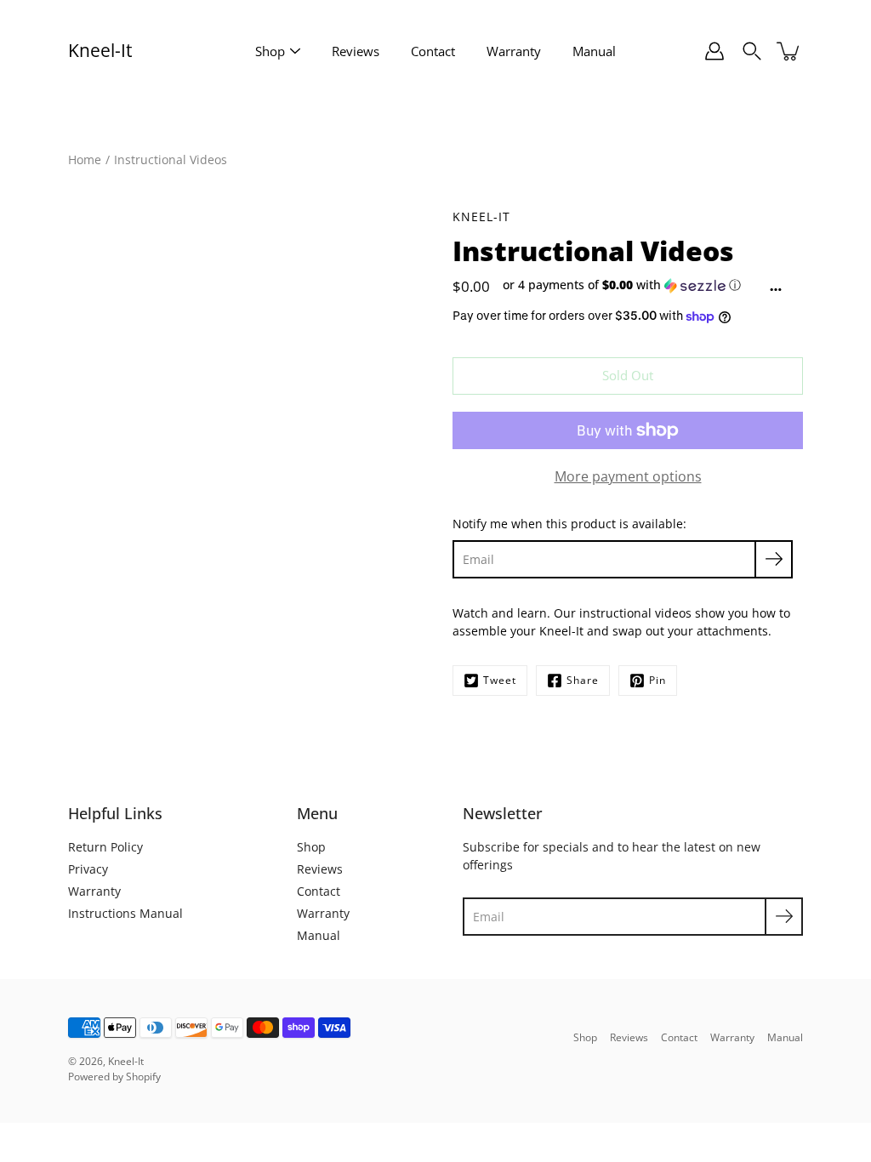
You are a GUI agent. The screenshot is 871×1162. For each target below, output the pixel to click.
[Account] (714, 51)
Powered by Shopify (114, 1076)
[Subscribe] (773, 559)
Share (582, 680)
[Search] (752, 51)
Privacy (88, 869)
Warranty (514, 51)
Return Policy (105, 847)
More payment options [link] (628, 476)
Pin (657, 680)
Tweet (499, 680)
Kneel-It (100, 50)
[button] (626, 284)
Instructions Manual (125, 913)
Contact (433, 51)
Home (84, 159)
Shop (270, 51)
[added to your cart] (789, 51)
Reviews (355, 51)
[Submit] (784, 916)
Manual (594, 51)
